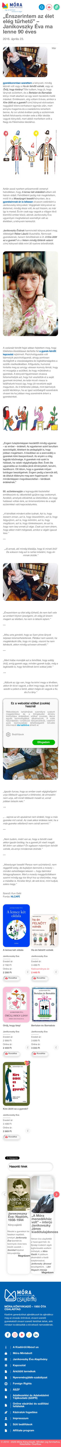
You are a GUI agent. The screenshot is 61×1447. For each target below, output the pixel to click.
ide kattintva (23, 725)
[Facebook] (8, 1335)
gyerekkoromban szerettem (17, 83)
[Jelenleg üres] (49, 7)
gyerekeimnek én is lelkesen (18, 202)
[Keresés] (42, 7)
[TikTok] (29, 1335)
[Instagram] (15, 1335)
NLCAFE (15, 897)
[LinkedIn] (36, 1335)
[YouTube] (22, 1335)
